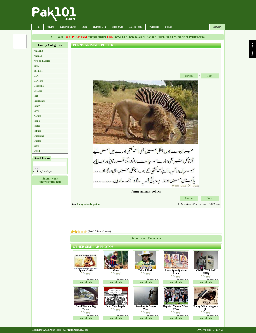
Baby (36, 65)
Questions (39, 135)
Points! (168, 26)
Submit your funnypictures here (50, 180)
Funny (37, 105)
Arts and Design (42, 60)
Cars (36, 75)
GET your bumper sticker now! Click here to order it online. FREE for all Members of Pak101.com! (128, 36)
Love (36, 110)
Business (38, 70)
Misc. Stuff (117, 26)
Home (37, 26)
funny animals (84, 204)
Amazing (38, 50)
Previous (189, 75)
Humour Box (99, 26)
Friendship (39, 100)
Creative (38, 90)
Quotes (37, 140)
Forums (50, 26)
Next (209, 75)
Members (217, 26)
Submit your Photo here (146, 238)
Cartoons (38, 80)
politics (96, 204)
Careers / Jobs (135, 26)
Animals (38, 55)
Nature (37, 115)
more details (86, 282)
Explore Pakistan (68, 26)
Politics (37, 130)
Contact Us (218, 329)
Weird (37, 150)
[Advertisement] (150, 12)
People (37, 120)
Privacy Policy (204, 329)
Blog (84, 26)
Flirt (36, 95)
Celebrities (39, 85)
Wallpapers (154, 26)
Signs (36, 145)
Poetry (37, 125)
